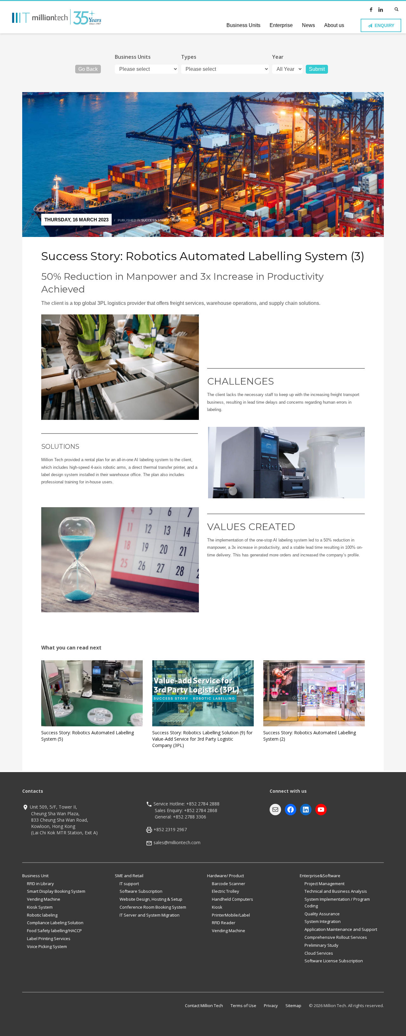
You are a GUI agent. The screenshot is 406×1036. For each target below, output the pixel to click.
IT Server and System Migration (150, 915)
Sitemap (293, 1005)
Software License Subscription (333, 961)
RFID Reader (223, 922)
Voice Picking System (47, 946)
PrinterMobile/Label (231, 915)
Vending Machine (43, 899)
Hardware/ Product (225, 875)
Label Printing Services (48, 938)
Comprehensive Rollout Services (335, 937)
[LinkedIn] (380, 9)
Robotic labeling (42, 915)
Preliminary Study (321, 945)
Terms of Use (243, 1005)
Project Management (324, 883)
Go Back (88, 69)
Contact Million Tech (204, 1005)
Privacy (271, 1005)
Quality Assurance (322, 914)
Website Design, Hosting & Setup (151, 899)
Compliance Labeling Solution (55, 922)
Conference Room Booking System (153, 907)
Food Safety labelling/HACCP (54, 930)
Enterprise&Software (320, 875)
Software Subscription (141, 891)
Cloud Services (318, 953)
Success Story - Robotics (164, 220)
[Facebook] (371, 9)
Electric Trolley (225, 891)
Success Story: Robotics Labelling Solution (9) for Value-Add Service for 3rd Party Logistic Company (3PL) (202, 739)
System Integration (322, 921)
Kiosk (217, 907)
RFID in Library (40, 883)
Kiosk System (40, 907)
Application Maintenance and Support (340, 929)
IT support (129, 883)
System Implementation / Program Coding (337, 902)
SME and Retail (129, 875)
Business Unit (35, 875)
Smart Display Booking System (56, 891)
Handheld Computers (232, 899)
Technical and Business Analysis (335, 891)
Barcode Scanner (228, 883)
